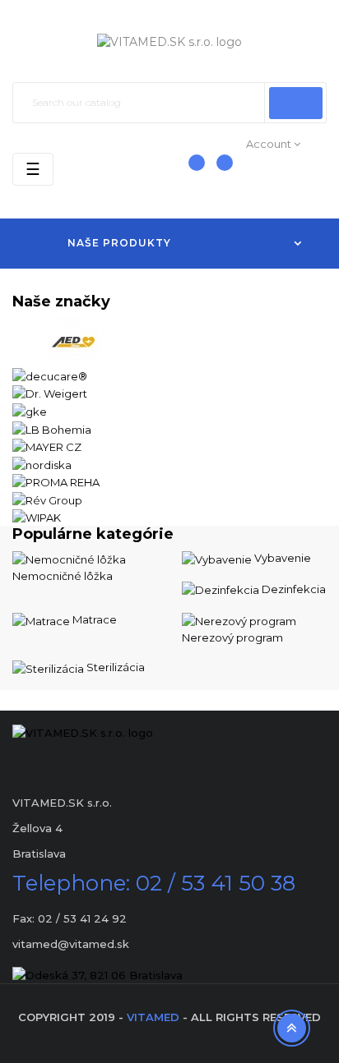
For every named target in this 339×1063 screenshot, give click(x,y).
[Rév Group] (47, 498)
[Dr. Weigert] (49, 392)
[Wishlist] (219, 171)
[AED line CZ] (73, 340)
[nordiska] (42, 463)
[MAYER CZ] (46, 446)
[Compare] (188, 171)
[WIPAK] (36, 516)
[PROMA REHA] (56, 481)
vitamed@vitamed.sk (70, 943)
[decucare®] (49, 374)
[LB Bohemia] (51, 428)
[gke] (29, 409)
